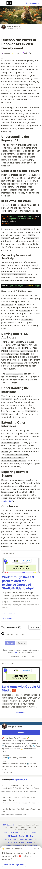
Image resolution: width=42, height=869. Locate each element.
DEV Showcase (13, 842)
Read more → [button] (21, 713)
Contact (30, 842)
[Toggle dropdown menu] (38, 553)
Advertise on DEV (11, 839)
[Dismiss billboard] (38, 848)
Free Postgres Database (13, 846)
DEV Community (9, 825)
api (25, 53)
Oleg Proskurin (13, 26)
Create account (32, 3)
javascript (16, 53)
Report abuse (29, 656)
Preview (21, 643)
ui (30, 53)
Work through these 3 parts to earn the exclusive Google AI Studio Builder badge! (18, 582)
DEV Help (29, 836)
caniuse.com (7, 501)
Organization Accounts (27, 839)
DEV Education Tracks (16, 836)
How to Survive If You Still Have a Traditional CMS (20, 812)
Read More (7, 618)
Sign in (15, 652)
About (23, 842)
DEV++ (26, 833)
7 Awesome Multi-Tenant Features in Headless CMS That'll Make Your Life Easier (20, 788)
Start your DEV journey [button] (14, 865)
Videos (34, 833)
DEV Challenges (16, 833)
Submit (10, 643)
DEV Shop (28, 846)
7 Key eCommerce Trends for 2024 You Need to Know (20, 800)
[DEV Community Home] (9, 3)
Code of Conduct (14, 656)
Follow (21, 733)
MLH (35, 846)
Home (6, 833)
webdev (6, 53)
